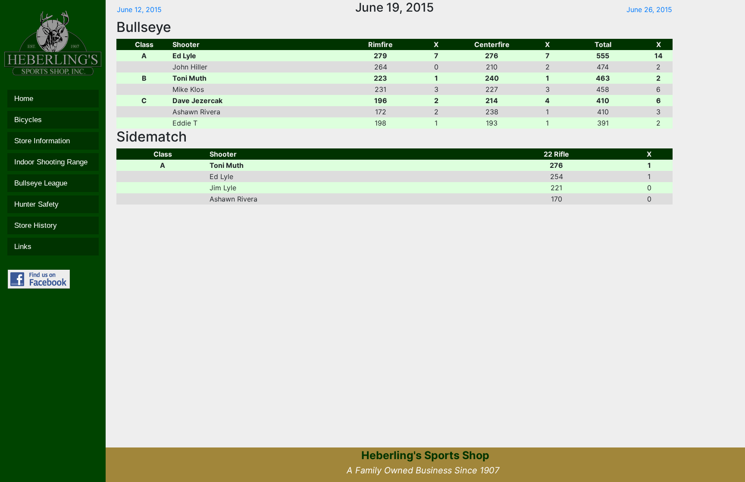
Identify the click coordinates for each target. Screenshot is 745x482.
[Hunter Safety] (53, 204)
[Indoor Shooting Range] (53, 162)
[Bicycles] (53, 120)
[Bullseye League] (53, 183)
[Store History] (53, 225)
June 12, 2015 (139, 9)
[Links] (53, 246)
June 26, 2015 (649, 9)
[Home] (53, 98)
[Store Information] (53, 141)
